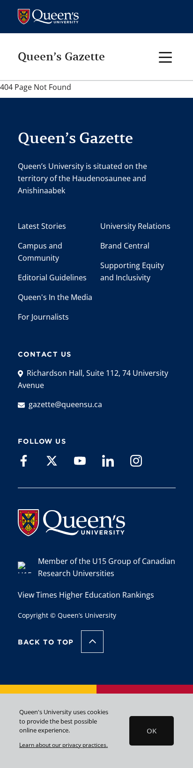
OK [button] (151, 730)
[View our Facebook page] (24, 460)
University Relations (135, 226)
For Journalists (43, 317)
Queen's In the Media (55, 297)
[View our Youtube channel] (80, 460)
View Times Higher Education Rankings (86, 595)
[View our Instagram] (136, 460)
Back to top (46, 642)
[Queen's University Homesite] (71, 532)
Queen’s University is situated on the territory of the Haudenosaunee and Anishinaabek (82, 178)
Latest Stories (42, 226)
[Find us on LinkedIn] (108, 460)
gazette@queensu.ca (65, 404)
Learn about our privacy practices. (63, 744)
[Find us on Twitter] (52, 460)
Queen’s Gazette (61, 57)
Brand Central (124, 246)
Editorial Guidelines (52, 277)
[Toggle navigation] (166, 56)
